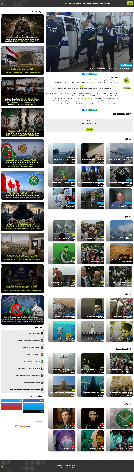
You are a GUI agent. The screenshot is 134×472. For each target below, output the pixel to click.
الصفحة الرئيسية (106, 3)
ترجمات (84, 3)
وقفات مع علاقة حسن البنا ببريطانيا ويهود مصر (32, 354)
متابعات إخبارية (96, 3)
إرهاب (124, 113)
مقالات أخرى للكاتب (126, 88)
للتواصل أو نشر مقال (60, 465)
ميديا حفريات (76, 3)
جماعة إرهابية (86, 98)
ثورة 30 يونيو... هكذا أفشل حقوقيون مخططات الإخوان (31, 382)
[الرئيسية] (130, 3)
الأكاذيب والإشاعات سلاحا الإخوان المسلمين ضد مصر (32, 361)
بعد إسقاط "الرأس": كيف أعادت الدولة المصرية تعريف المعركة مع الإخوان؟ (29, 368)
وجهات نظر (89, 3)
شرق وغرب (69, 3)
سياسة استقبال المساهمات (89, 126)
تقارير (101, 3)
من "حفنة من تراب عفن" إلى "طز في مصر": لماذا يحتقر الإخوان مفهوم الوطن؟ (28, 340)
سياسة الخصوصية (69, 465)
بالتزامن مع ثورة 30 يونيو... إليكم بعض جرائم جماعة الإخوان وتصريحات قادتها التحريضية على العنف (25, 389)
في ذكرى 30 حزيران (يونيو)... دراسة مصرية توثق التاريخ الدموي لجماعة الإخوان (28, 375)
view (132, 143)
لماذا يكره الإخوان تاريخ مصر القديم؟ (34, 333)
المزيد (65, 3)
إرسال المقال (89, 129)
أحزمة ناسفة (119, 113)
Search (2, 4)
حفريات (126, 85)
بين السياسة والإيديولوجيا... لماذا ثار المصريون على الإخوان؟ (31, 347)
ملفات (80, 3)
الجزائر (114, 80)
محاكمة (128, 113)
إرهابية (98, 80)
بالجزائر (91, 83)
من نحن (75, 465)
